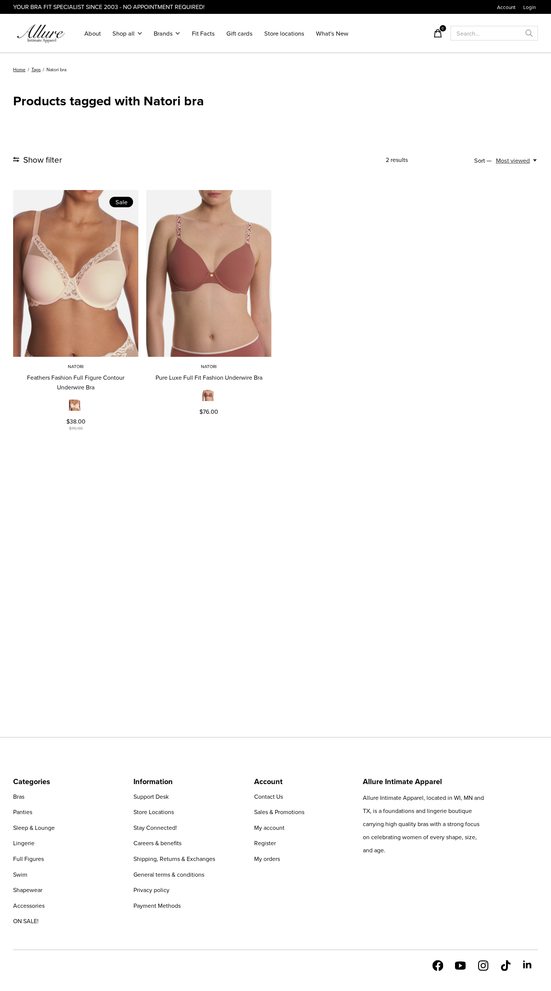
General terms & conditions (168, 874)
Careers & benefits (157, 843)
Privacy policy (151, 890)
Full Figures (28, 859)
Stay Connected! (155, 827)
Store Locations (153, 812)
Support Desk (151, 796)
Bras (18, 796)
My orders (267, 859)
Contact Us (268, 796)
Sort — (483, 160)
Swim (20, 874)
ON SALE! (26, 921)
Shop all (123, 33)
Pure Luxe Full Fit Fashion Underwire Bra (209, 377)
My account (269, 827)
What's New (332, 33)
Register (265, 843)
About (92, 33)
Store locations (284, 33)
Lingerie (23, 843)
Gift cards (239, 33)
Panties (22, 812)
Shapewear (27, 890)
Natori (76, 366)
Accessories (29, 905)
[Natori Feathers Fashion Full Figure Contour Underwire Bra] (75, 273)
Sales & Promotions (279, 812)
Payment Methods (157, 905)
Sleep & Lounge (34, 827)
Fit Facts (203, 33)
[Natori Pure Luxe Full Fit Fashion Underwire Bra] (208, 273)
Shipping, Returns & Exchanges (174, 859)
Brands (163, 33)
